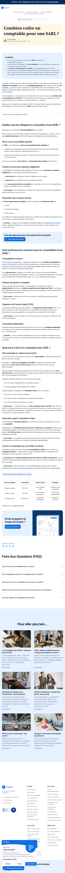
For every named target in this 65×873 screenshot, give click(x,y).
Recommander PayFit (33, 819)
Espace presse (31, 803)
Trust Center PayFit (52, 845)
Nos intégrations (51, 812)
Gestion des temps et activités (52, 803)
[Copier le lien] (13, 546)
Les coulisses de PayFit (53, 831)
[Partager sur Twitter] (9, 546)
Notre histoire (30, 792)
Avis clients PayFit (32, 798)
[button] (6, 870)
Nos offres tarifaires (52, 814)
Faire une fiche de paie (33, 829)
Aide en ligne (7, 803)
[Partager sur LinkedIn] (3, 546)
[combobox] (32, 19)
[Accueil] (5, 8)
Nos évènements (52, 843)
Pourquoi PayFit (31, 789)
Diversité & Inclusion (32, 809)
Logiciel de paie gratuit (33, 839)
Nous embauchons (32, 806)
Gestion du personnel (53, 797)
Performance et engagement (51, 808)
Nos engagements (32, 801)
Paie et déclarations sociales (53, 790)
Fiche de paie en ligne (33, 831)
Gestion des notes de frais (54, 800)
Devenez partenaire (32, 812)
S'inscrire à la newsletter (54, 840)
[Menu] (62, 8)
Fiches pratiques (52, 829)
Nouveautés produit (52, 837)
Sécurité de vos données (54, 820)
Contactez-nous (8, 800)
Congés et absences (53, 794)
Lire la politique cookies (10, 859)
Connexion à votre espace (11, 797)
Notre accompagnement (34, 795)
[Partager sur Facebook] (6, 546)
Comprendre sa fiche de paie (33, 835)
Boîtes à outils (51, 834)
